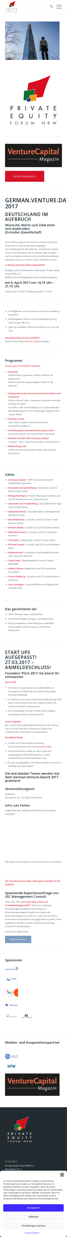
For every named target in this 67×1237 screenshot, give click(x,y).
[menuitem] (50, 6)
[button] (62, 1174)
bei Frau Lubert (32, 341)
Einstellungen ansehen (34, 1225)
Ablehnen (34, 1216)
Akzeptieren (33, 1207)
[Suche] (50, 6)
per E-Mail (46, 746)
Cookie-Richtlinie (32, 1232)
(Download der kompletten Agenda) (22, 365)
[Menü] (57, 6)
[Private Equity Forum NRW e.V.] (28, 6)
